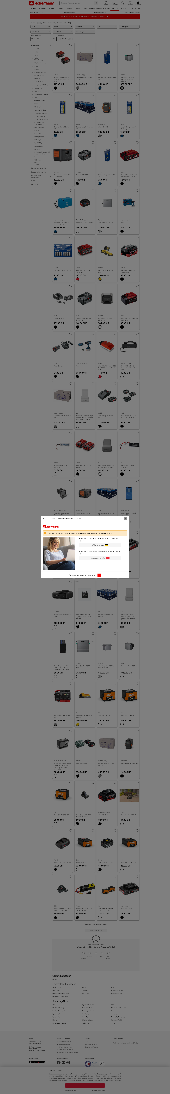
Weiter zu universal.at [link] (98, 558)
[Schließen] (125, 518)
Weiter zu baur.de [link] (98, 545)
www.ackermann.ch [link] (83, 575)
